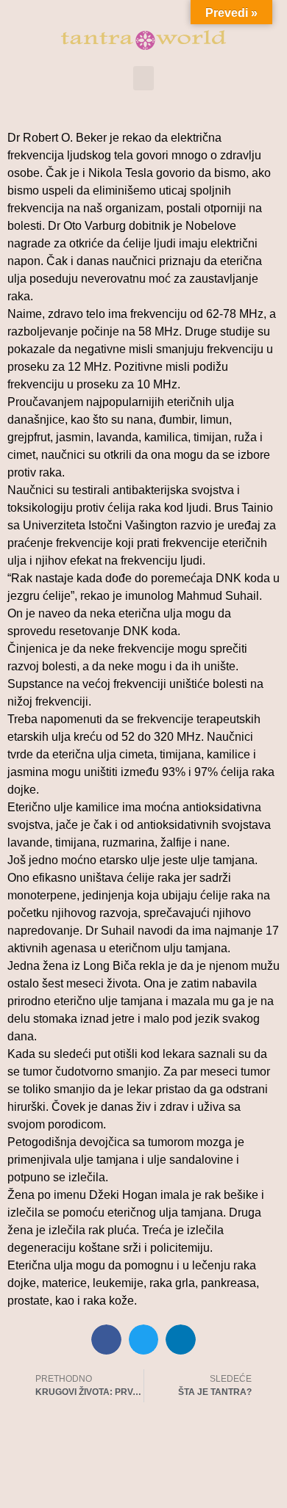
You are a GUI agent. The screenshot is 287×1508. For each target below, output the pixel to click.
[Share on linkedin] (181, 1339)
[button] (143, 78)
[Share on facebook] (106, 1339)
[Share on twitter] (144, 1339)
